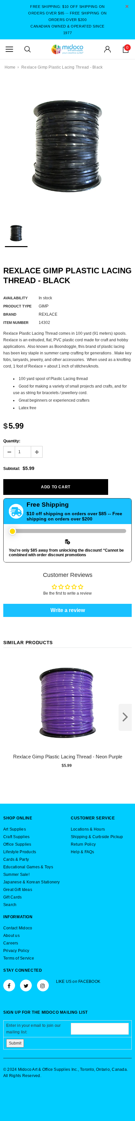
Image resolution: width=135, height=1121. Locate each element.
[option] (67, 146)
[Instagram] (43, 985)
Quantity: (11, 441)
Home (10, 67)
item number (16, 323)
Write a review (67, 610)
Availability (15, 298)
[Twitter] (26, 985)
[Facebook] (9, 985)
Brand (9, 314)
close (126, 6)
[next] (125, 717)
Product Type (17, 306)
